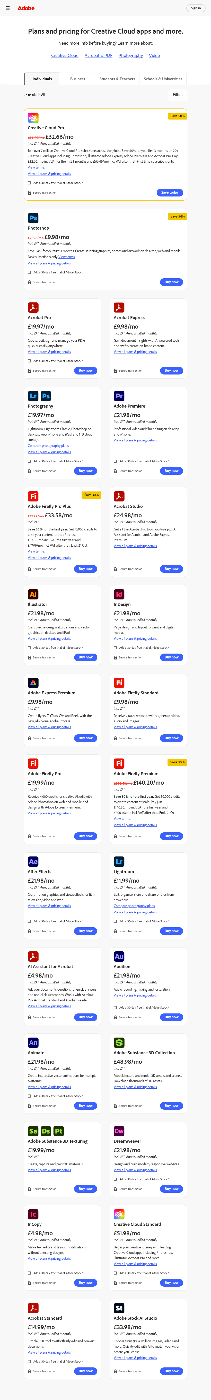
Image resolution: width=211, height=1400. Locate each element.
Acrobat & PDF (98, 55)
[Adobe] (26, 8)
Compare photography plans (48, 445)
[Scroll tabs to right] (207, 79)
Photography (131, 55)
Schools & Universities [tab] (163, 78)
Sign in (196, 8)
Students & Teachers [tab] (117, 78)
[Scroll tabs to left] (4, 79)
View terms (66, 257)
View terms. (36, 167)
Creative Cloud (64, 55)
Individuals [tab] (42, 78)
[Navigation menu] (7, 8)
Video (154, 55)
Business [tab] (77, 78)
